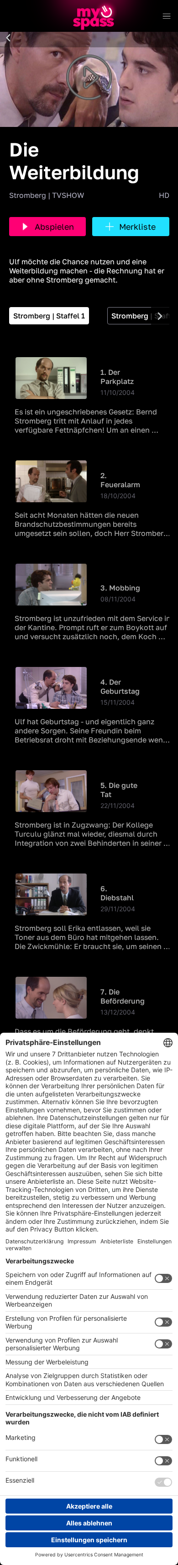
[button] (8, 38)
